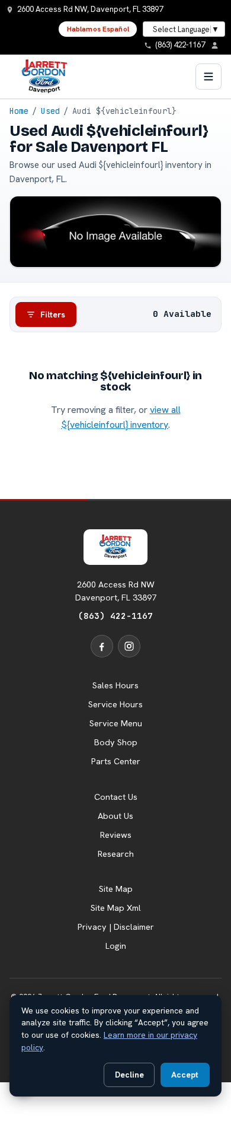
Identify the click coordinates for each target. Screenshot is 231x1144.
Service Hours (115, 704)
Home (18, 111)
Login (115, 945)
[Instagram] (129, 646)
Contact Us (115, 797)
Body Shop (115, 742)
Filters (52, 314)
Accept (184, 1074)
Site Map (116, 889)
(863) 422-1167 (115, 615)
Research (116, 854)
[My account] (218, 45)
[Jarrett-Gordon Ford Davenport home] (44, 76)
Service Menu (115, 723)
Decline (129, 1074)
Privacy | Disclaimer (116, 926)
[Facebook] (102, 646)
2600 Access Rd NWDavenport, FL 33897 (115, 591)
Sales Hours (115, 685)
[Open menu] (208, 76)
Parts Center (115, 761)
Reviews (115, 835)
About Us (115, 816)
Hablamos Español (98, 29)
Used (50, 111)
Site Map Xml (116, 908)
